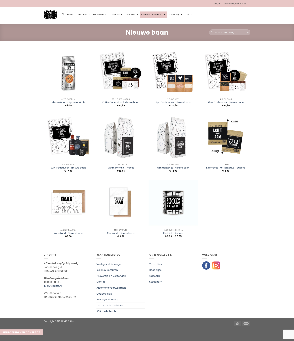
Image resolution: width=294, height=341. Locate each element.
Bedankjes (98, 14)
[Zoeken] (63, 14)
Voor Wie (130, 14)
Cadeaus (115, 14)
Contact (101, 282)
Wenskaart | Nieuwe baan (68, 233)
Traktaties (81, 14)
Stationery (173, 14)
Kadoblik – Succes (173, 233)
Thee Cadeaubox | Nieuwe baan (226, 102)
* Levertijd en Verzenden (111, 276)
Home (70, 14)
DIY (187, 14)
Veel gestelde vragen (109, 264)
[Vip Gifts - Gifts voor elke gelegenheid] (50, 15)
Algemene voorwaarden (111, 288)
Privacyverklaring (106, 299)
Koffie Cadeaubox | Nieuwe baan (120, 102)
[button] (217, 3)
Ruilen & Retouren (107, 270)
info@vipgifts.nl (53, 286)
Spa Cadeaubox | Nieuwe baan (173, 102)
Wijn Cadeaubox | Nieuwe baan (68, 167)
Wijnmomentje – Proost (121, 167)
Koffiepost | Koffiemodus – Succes (225, 167)
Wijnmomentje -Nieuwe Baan (173, 167)
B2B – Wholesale (106, 311)
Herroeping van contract (21, 332)
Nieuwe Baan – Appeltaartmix (68, 102)
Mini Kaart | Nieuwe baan (120, 233)
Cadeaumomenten (151, 14)
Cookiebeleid (104, 294)
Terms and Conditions (109, 305)
